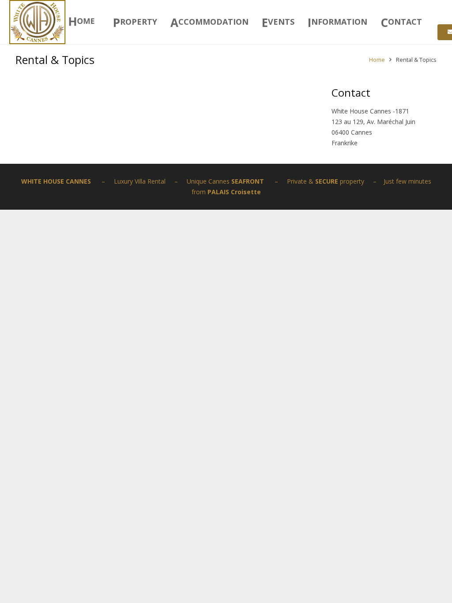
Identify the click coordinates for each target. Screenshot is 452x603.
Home (377, 60)
